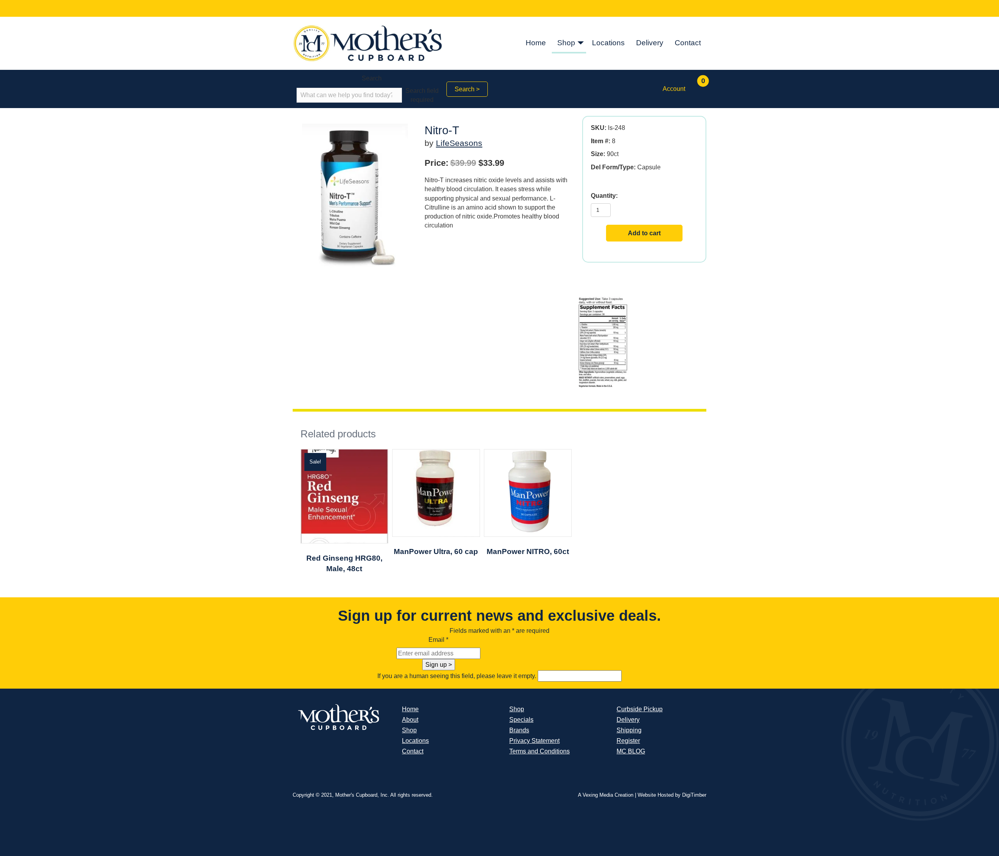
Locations (608, 43)
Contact (688, 43)
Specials (521, 719)
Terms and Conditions (539, 751)
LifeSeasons (459, 143)
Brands (519, 730)
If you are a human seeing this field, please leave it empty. (457, 676)
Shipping (629, 730)
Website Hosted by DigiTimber (672, 795)
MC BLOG (631, 751)
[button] (580, 43)
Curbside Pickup (640, 709)
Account (674, 88)
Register (628, 740)
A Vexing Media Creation (605, 795)
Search (372, 78)
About (410, 719)
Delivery (649, 43)
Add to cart (644, 233)
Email (438, 639)
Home (536, 43)
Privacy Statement (534, 740)
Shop (566, 43)
